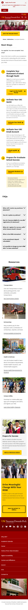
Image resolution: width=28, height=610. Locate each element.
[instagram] (21, 526)
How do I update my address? (11, 215)
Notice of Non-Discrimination (10, 551)
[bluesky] (6, 526)
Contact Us (4, 574)
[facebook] (2, 526)
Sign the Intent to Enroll (14, 509)
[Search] (22, 17)
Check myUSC (12, 150)
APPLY (4, 10)
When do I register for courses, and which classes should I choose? (13, 228)
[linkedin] (14, 526)
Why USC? (4, 537)
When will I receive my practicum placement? (13, 209)
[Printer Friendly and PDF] (25, 526)
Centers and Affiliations (8, 560)
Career (3, 546)
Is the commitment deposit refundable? (11, 240)
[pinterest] (17, 526)
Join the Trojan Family (10, 33)
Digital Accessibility (7, 555)
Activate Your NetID (14, 122)
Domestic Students (14, 171)
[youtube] (10, 526)
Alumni (3, 565)
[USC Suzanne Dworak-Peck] (14, 521)
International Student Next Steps (14, 185)
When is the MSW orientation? (12, 234)
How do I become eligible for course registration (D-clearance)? (13, 221)
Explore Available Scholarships (12, 333)
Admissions (10, 39)
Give (2, 569)
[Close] (25, 3)
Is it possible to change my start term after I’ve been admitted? (14, 247)
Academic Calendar (7, 541)
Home (4, 39)
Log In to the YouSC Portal (16, 91)
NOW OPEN (16, 5)
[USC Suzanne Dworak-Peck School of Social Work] (11, 17)
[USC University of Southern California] (23, 14)
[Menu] (25, 17)
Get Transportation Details (11, 298)
